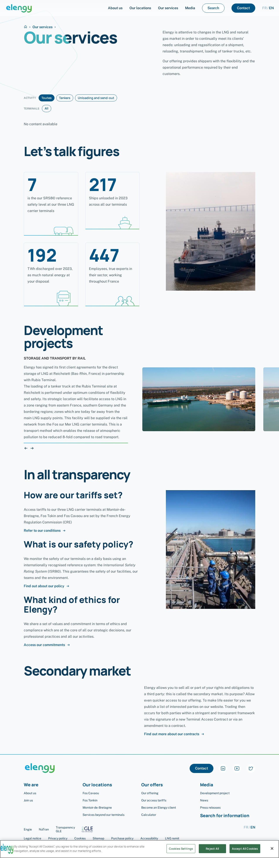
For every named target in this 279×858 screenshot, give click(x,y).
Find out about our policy (44, 586)
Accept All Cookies (245, 849)
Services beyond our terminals (103, 814)
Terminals (31, 108)
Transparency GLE (65, 829)
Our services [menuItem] (168, 8)
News (204, 800)
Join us (28, 800)
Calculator (148, 814)
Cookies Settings (181, 849)
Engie (28, 829)
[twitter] (251, 768)
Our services (42, 27)
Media (206, 785)
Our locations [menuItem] (140, 8)
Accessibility (149, 838)
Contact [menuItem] (243, 8)
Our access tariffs (153, 800)
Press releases (210, 807)
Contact (201, 768)
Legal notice (32, 838)
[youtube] (237, 768)
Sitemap (98, 838)
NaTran (44, 829)
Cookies (80, 838)
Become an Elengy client (158, 807)
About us (30, 793)
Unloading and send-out (96, 98)
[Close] (272, 848)
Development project (215, 793)
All (46, 108)
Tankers (64, 98)
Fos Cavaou (91, 793)
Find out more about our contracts (171, 734)
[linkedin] (223, 768)
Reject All (212, 849)
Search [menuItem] (213, 8)
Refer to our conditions (42, 530)
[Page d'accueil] (19, 8)
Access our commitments (44, 645)
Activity (30, 97)
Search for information (224, 815)
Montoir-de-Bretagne (97, 807)
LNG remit (172, 838)
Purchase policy (122, 838)
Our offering (149, 793)
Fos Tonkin (90, 800)
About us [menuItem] (115, 8)
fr (264, 8)
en (271, 8)
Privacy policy (57, 838)
